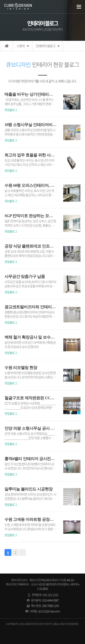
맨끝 (22, 552)
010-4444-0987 (50, 600)
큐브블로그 (11, 140)
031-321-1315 (50, 595)
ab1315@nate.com (49, 611)
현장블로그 (11, 110)
